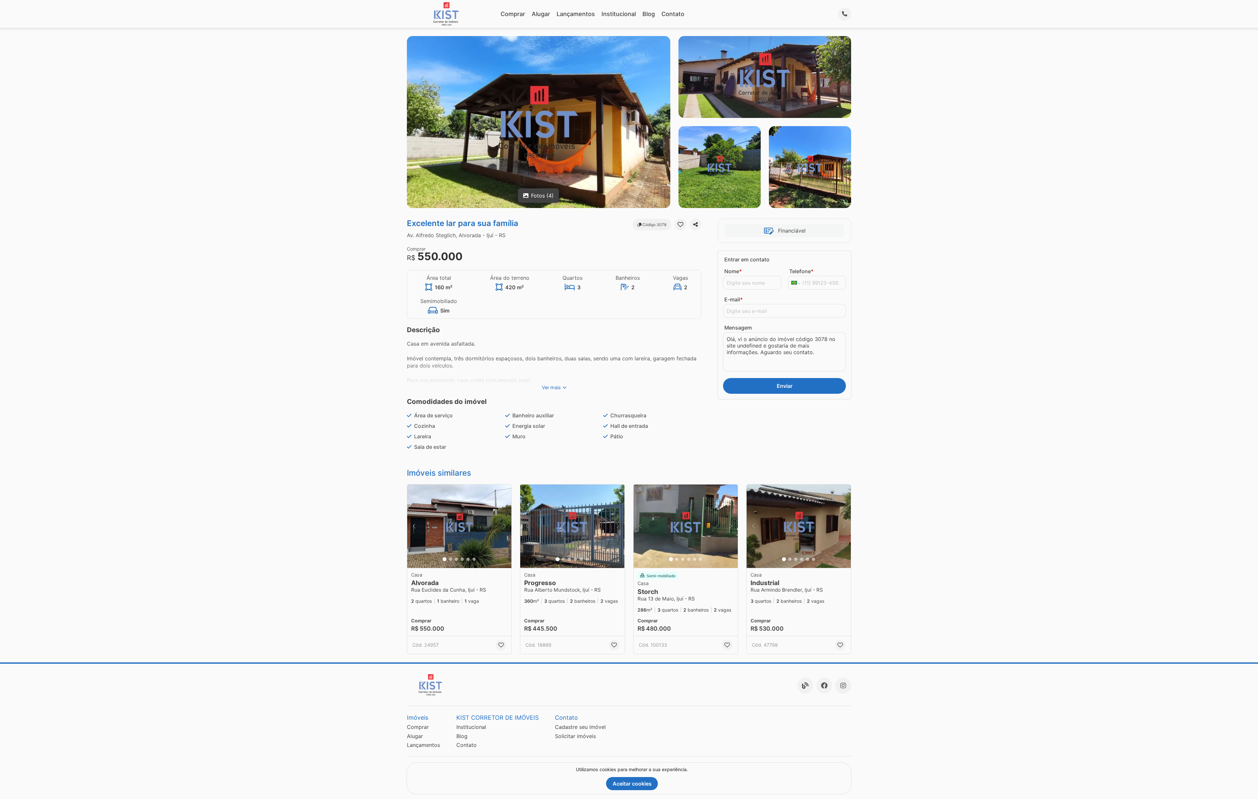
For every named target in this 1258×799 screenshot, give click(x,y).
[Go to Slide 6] (474, 559)
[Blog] (805, 686)
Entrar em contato (747, 259)
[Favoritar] (680, 224)
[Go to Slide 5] (468, 559)
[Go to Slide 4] (462, 559)
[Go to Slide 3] (456, 559)
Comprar (513, 13)
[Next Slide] (504, 526)
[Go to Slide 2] (450, 559)
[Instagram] (843, 686)
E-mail (733, 299)
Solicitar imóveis (575, 736)
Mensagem (738, 327)
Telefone (801, 271)
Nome (733, 271)
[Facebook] (824, 686)
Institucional (618, 13)
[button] (459, 526)
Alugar (541, 13)
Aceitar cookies (632, 783)
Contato (672, 13)
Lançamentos (576, 13)
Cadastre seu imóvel (580, 727)
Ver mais (551, 387)
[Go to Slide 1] (445, 559)
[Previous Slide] (414, 526)
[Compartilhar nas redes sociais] (695, 224)
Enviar (784, 386)
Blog (648, 13)
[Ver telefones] (844, 14)
